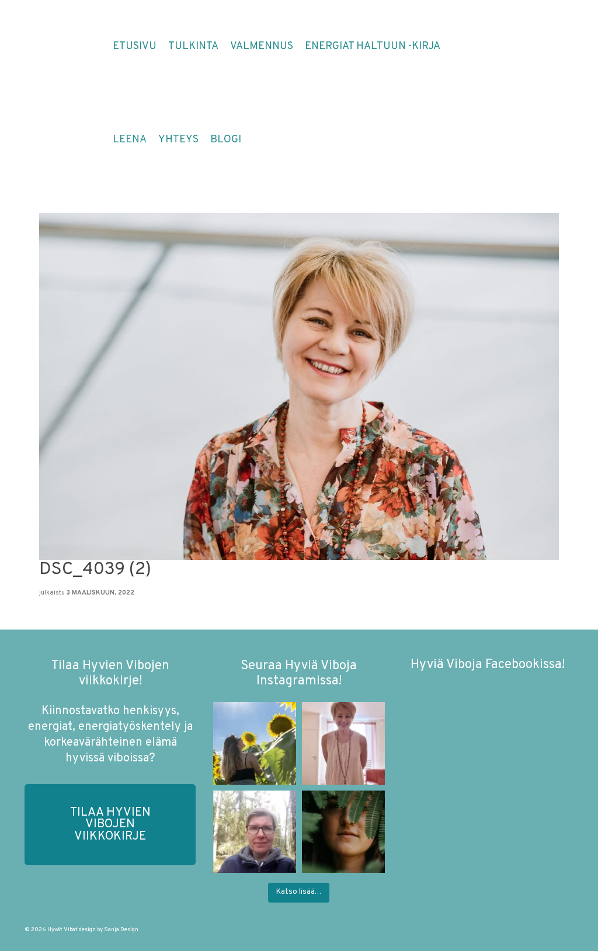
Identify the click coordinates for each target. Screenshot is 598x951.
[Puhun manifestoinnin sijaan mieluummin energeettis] (254, 743)
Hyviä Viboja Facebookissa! (488, 665)
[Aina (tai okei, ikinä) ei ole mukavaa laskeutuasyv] (343, 832)
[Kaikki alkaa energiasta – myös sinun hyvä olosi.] (343, 743)
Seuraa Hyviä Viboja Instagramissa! (299, 673)
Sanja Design (121, 929)
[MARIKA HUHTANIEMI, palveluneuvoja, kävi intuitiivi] (254, 832)
